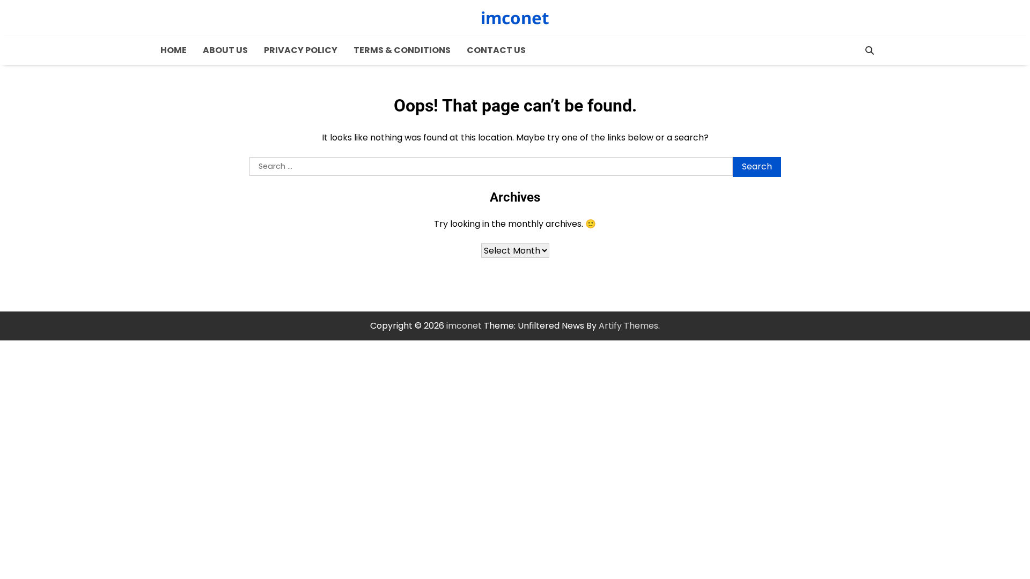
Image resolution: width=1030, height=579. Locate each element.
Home (173, 50)
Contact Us (496, 50)
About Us (225, 50)
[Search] (870, 50)
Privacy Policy (300, 50)
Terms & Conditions (402, 50)
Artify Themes (628, 326)
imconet (515, 17)
